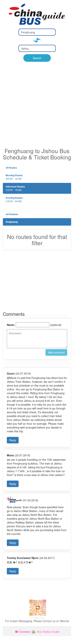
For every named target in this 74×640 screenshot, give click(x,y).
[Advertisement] (37, 108)
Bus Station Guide (48, 632)
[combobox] (37, 32)
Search (37, 58)
